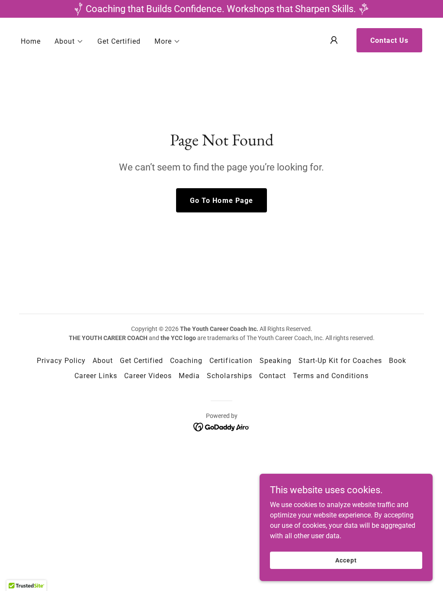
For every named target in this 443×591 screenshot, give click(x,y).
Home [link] (31, 41)
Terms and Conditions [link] (331, 376)
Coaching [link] (186, 361)
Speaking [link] (276, 361)
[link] (221, 426)
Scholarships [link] (229, 376)
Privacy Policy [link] (61, 361)
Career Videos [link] (148, 376)
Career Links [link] (95, 376)
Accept (345, 559)
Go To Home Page (221, 200)
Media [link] (189, 376)
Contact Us (389, 40)
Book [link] (397, 361)
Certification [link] (230, 361)
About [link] (103, 361)
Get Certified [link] (119, 41)
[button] (69, 41)
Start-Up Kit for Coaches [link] (340, 361)
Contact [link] (272, 376)
